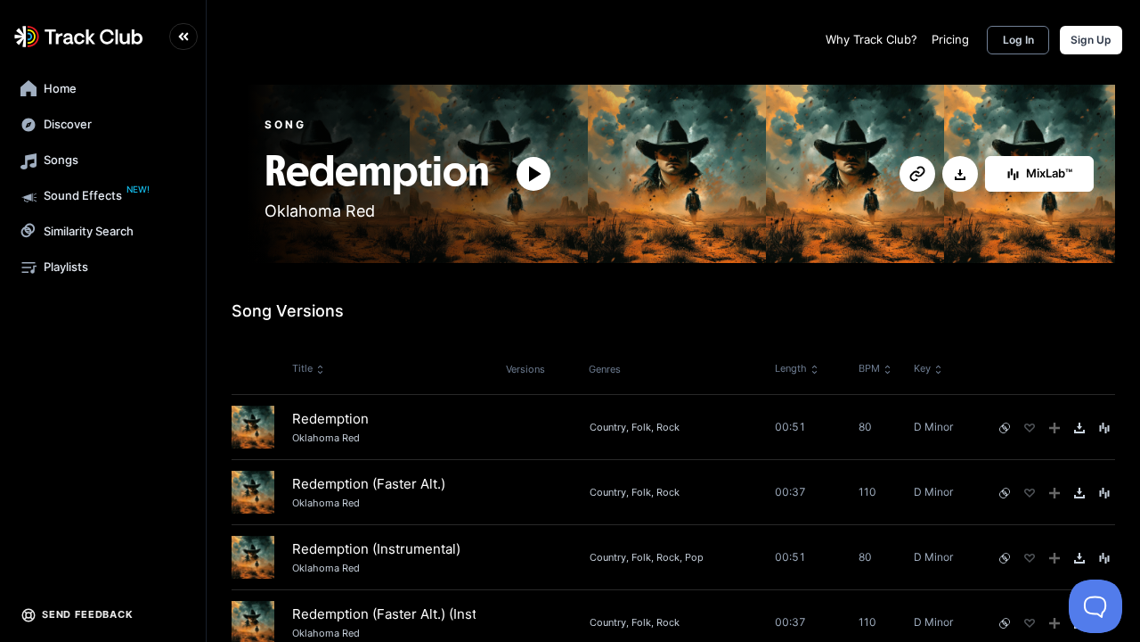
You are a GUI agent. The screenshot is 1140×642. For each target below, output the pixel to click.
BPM (869, 368)
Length (791, 368)
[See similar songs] (1004, 428)
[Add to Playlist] (1054, 428)
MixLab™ (1049, 173)
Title (302, 368)
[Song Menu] (1104, 428)
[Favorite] (1029, 428)
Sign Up (1091, 39)
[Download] (960, 174)
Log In (1018, 39)
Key (922, 368)
